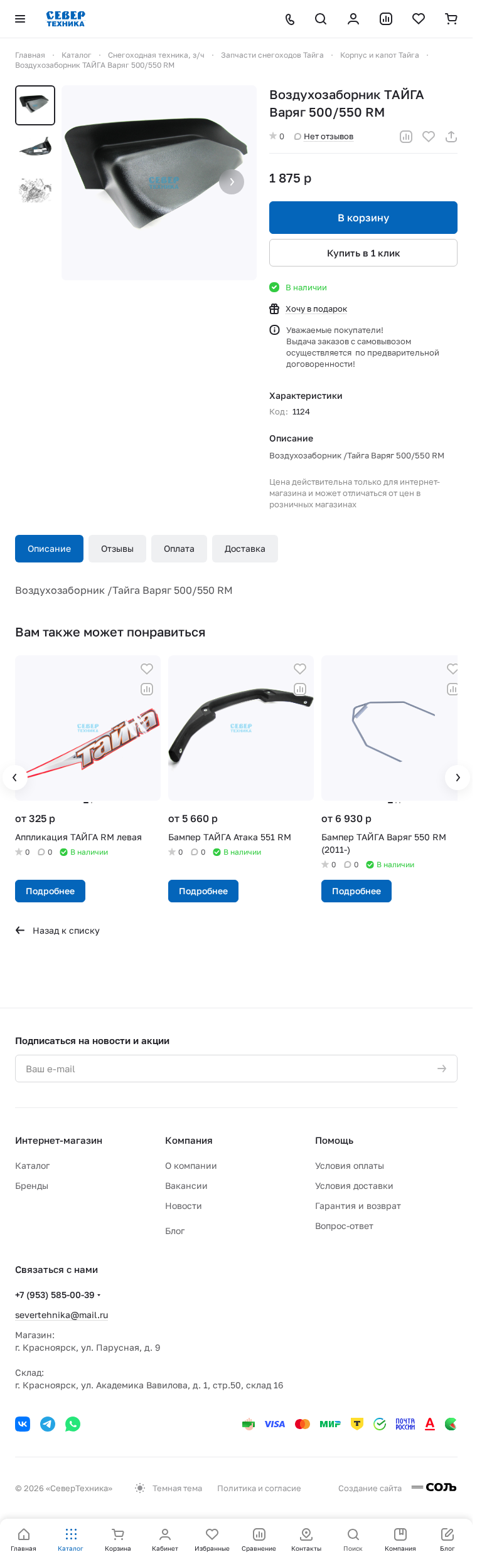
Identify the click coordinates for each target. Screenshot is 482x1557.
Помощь (334, 1140)
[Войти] (353, 19)
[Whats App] (72, 1424)
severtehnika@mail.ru (61, 1314)
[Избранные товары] (418, 19)
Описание (49, 548)
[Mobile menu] (20, 19)
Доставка (245, 548)
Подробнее (50, 887)
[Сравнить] (406, 136)
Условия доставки (354, 1185)
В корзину (363, 217)
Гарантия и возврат (358, 1205)
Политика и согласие (259, 1488)
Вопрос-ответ (344, 1225)
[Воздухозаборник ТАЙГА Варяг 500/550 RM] (159, 182)
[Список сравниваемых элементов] (386, 19)
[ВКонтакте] (22, 1424)
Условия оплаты (349, 1165)
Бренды (31, 1185)
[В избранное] (428, 136)
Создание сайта (371, 1488)
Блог (175, 1230)
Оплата (179, 548)
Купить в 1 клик (363, 252)
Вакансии (186, 1185)
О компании (191, 1165)
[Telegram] (47, 1424)
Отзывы (117, 548)
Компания (189, 1140)
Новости (183, 1205)
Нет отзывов (328, 136)
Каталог (32, 1165)
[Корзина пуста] (451, 19)
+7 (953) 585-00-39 (55, 1294)
